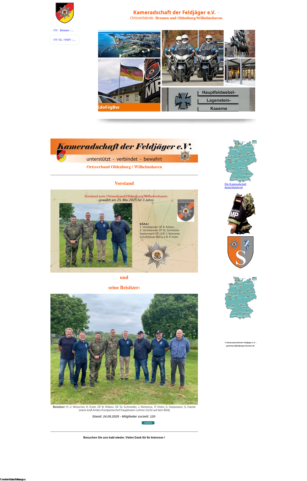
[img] (64, 13)
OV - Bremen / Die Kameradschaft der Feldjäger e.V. (64, 30)
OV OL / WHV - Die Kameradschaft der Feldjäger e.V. (64, 39)
